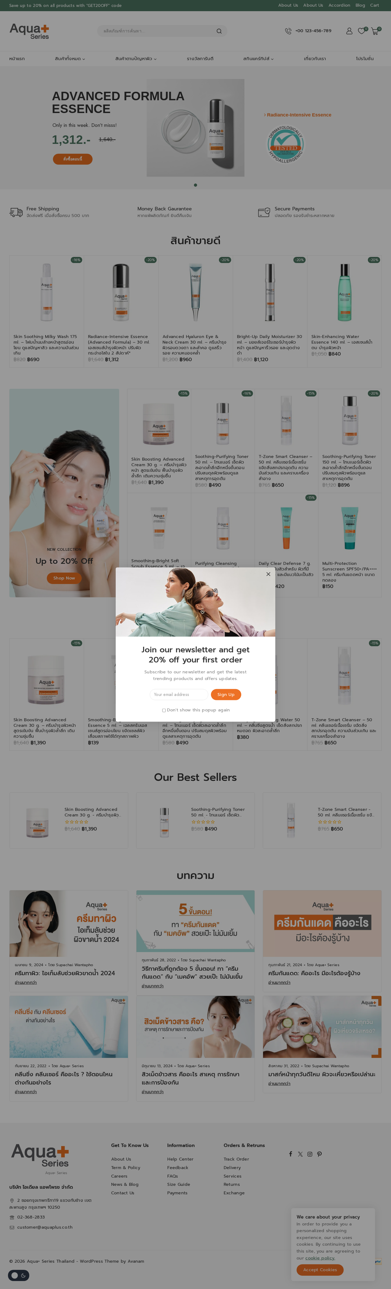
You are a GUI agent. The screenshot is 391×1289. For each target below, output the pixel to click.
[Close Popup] (268, 574)
